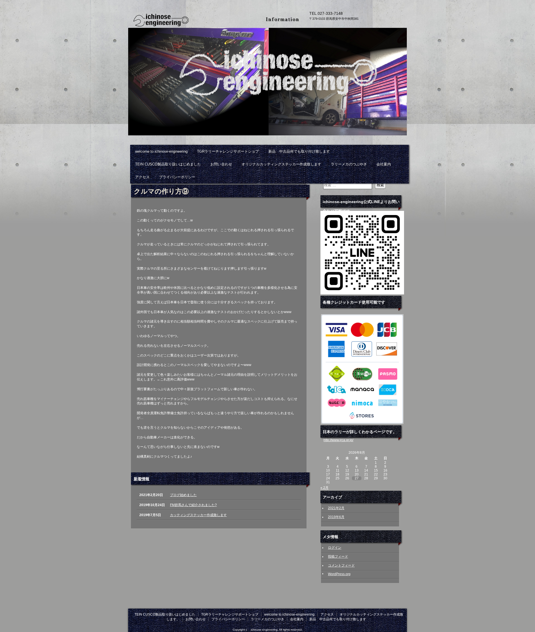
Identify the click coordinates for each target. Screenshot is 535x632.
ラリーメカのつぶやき (349, 164)
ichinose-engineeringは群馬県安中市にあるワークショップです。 (195, 19)
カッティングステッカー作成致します (198, 515)
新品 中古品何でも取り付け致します (299, 151)
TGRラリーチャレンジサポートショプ (228, 151)
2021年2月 (336, 508)
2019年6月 (336, 517)
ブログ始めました (183, 495)
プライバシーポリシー (177, 177)
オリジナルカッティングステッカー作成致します (281, 164)
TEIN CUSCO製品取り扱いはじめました (168, 164)
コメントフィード (341, 565)
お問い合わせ (221, 164)
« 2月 (324, 488)
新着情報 (141, 479)
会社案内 (383, 164)
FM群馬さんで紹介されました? (193, 505)
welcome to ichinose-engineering (161, 151)
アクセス (142, 177)
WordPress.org (339, 574)
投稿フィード (338, 556)
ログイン (334, 548)
